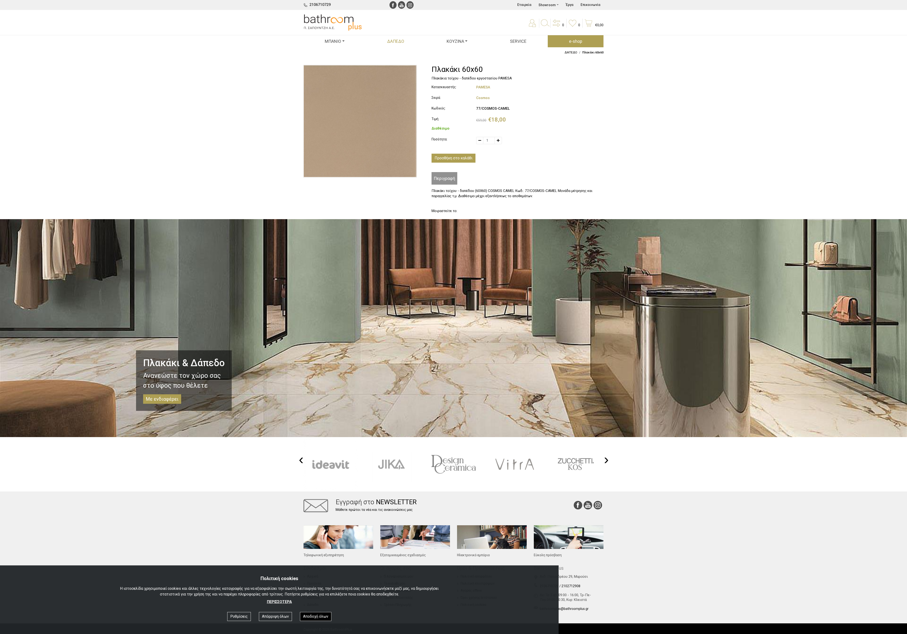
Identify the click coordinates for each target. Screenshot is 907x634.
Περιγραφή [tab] (444, 178)
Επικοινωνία (590, 5)
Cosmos (483, 98)
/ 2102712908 (569, 586)
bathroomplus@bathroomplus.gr (564, 609)
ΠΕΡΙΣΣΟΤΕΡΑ (279, 601)
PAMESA (483, 87)
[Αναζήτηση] (545, 26)
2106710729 (320, 4)
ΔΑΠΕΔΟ (395, 41)
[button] (558, 26)
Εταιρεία (524, 5)
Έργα (569, 5)
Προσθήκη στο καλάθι (453, 158)
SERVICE (518, 41)
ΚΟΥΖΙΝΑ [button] (455, 41)
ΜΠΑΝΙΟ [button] (333, 41)
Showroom (547, 5)
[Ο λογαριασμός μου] (533, 26)
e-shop (575, 41)
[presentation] (301, 459)
